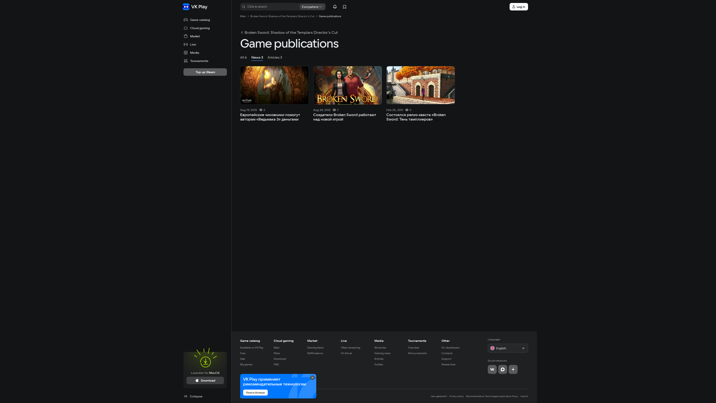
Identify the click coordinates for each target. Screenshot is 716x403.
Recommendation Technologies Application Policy (492, 396)
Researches (449, 364)
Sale (242, 358)
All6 (243, 57)
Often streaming (350, 347)
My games (246, 364)
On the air (346, 353)
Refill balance (315, 353)
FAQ (276, 364)
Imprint (524, 396)
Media (379, 341)
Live (344, 341)
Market (312, 341)
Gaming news (382, 353)
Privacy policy (456, 396)
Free (242, 353)
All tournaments (417, 353)
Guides (378, 364)
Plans (277, 353)
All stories (380, 347)
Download (280, 358)
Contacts (447, 353)
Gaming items (315, 347)
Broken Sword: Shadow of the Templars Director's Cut (291, 32)
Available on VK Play (251, 347)
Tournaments (417, 341)
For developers (451, 347)
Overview (413, 347)
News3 (257, 57)
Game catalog (250, 341)
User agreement (439, 396)
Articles (379, 358)
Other (446, 341)
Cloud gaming (283, 341)
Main (277, 347)
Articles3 (275, 57)
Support (446, 358)
